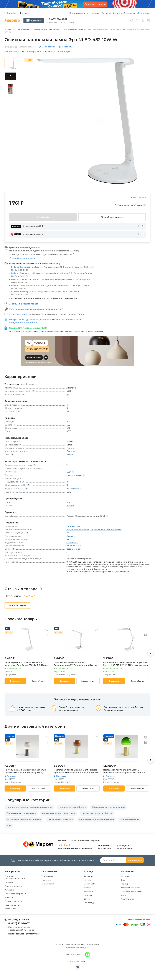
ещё (9, 825)
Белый (69, 454)
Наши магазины (12, 905)
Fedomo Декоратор (20, 273)
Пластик (70, 451)
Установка (95, 13)
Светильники (127, 899)
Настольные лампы (130, 887)
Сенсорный (72, 542)
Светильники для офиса (60, 819)
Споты (124, 895)
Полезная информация (15, 893)
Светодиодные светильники (21, 813)
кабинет (70, 526)
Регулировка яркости (77, 529)
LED (68, 472)
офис (78, 526)
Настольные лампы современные (96, 819)
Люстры (125, 876)
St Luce (87, 887)
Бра (123, 880)
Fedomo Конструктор (21, 279)
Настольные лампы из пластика (108, 807)
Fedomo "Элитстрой (20, 267)
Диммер (70, 536)
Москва (36, 247)
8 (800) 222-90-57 (19, 923)
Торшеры (125, 884)
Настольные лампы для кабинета (24, 819)
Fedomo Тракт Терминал (23, 285)
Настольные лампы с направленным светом (29, 807)
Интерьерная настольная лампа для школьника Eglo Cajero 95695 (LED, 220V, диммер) (25, 663)
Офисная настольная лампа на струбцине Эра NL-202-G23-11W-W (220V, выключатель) (125, 663)
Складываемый (98, 529)
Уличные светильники (131, 891)
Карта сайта (10, 909)
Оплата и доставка (78, 13)
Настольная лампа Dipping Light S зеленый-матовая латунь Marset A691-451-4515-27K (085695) (124, 771)
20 (67, 532)
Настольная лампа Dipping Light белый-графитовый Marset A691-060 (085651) (26, 771)
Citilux (86, 899)
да (67, 394)
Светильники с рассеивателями (58, 813)
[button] (150, 652)
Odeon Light (89, 884)
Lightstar (88, 895)
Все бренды (89, 903)
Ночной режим (114, 529)
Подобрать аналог (112, 217)
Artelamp (88, 876)
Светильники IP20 (129, 819)
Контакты (117, 13)
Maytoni (87, 880)
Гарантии (106, 13)
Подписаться (135, 860)
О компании (129, 13)
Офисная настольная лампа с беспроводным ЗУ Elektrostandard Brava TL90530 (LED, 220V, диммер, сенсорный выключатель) (75, 663)
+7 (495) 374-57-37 (57, 19)
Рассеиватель (73, 488)
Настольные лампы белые (72, 807)
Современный (73, 549)
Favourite (88, 891)
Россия (70, 505)
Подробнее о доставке (22, 258)
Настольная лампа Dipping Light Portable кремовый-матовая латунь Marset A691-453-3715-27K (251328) (76, 771)
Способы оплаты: (19, 314)
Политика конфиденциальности (15, 877)
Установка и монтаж (21, 309)
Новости (9, 897)
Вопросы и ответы (13, 901)
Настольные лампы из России (97, 813)
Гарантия (9, 882)
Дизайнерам (143, 13)
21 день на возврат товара (23, 303)
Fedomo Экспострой (21, 292)
